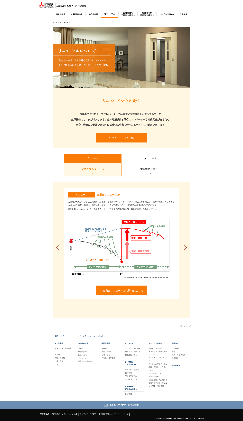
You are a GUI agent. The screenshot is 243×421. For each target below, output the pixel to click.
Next (184, 247)
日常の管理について (156, 373)
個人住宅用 (60, 14)
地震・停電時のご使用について (157, 368)
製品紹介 (58, 355)
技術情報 (128, 373)
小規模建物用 (77, 14)
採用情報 (175, 358)
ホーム (55, 22)
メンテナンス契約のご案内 (157, 359)
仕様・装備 (59, 361)
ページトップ (185, 326)
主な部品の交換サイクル (157, 364)
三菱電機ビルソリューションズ (63, 414)
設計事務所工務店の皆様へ (131, 363)
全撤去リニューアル (132, 352)
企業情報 (183, 14)
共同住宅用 (93, 14)
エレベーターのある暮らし (64, 349)
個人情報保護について (107, 414)
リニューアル (109, 14)
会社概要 (175, 348)
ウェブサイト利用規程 (88, 414)
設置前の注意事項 (85, 361)
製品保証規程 (153, 377)
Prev (58, 247)
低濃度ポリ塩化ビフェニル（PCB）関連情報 (157, 384)
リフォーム (59, 364)
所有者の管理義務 (155, 348)
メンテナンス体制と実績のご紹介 (157, 353)
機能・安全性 (60, 358)
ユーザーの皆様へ (167, 14)
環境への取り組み (178, 355)
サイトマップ (123, 414)
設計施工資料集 (131, 376)
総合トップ (59, 336)
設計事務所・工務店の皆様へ (128, 14)
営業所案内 (176, 366)
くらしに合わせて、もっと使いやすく (92, 336)
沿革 (173, 352)
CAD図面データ (131, 379)
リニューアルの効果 (132, 348)
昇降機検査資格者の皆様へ (147, 14)
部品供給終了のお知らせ (157, 380)
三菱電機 (43, 414)
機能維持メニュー (132, 355)
